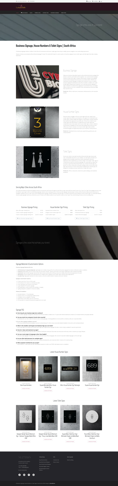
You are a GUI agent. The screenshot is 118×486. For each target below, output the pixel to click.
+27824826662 (31, 1)
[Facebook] (29, 475)
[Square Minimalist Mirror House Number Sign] (48, 368)
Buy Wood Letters (43, 460)
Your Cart (89, 1)
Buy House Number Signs (54, 218)
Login (101, 1)
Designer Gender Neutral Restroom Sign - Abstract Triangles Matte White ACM (26, 436)
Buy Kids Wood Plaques (44, 462)
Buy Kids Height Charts (44, 466)
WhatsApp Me (25, 467)
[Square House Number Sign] (92, 368)
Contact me (56, 460)
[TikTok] (19, 475)
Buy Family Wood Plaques (45, 464)
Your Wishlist (95, 1)
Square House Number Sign (92, 385)
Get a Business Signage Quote (25, 218)
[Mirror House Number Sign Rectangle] (70, 368)
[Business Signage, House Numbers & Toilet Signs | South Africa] (21, 7)
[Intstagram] (24, 475)
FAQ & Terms (56, 462)
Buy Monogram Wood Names (44, 469)
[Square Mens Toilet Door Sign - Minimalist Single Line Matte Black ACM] (70, 417)
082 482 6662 (23, 465)
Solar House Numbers (26, 385)
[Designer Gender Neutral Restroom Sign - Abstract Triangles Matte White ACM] (26, 417)
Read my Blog (70, 460)
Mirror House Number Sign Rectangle (70, 385)
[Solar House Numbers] (26, 368)
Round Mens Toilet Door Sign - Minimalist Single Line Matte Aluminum (92, 436)
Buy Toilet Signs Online (82, 218)
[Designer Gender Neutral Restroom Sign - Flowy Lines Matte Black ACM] (48, 417)
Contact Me (24, 470)
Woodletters (52, 483)
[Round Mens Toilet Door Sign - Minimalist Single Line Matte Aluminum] (92, 417)
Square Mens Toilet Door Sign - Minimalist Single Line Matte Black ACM (70, 436)
